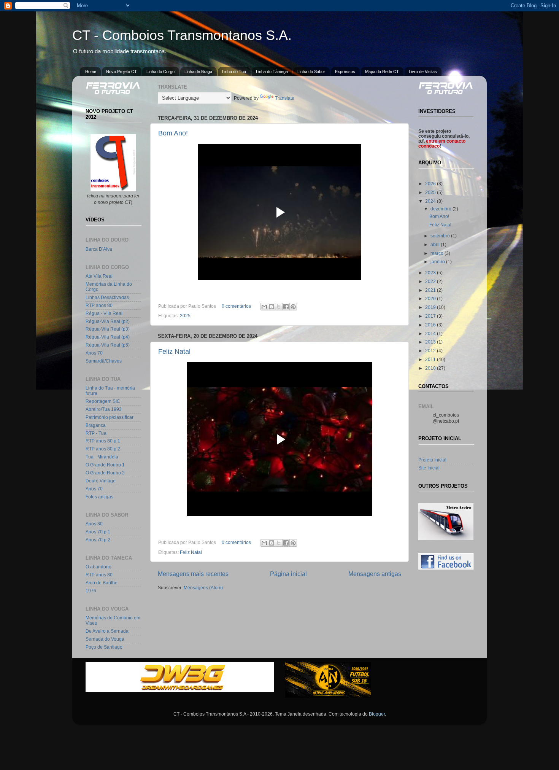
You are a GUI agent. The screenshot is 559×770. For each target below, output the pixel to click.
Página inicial (288, 573)
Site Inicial (429, 467)
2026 (431, 183)
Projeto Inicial (432, 459)
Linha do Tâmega (272, 71)
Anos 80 (94, 523)
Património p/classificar (109, 417)
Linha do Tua (234, 71)
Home (90, 71)
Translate (284, 97)
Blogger (377, 713)
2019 (431, 307)
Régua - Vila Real (104, 313)
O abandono (98, 566)
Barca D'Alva (99, 249)
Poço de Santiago (104, 646)
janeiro (438, 261)
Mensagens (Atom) (203, 587)
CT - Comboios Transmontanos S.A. (182, 35)
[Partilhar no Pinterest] (293, 306)
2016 (431, 324)
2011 (431, 359)
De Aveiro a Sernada (107, 630)
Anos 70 (94, 352)
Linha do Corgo (160, 71)
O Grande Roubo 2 (105, 472)
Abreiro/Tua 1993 (104, 409)
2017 (431, 315)
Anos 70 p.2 (98, 539)
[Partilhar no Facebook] (286, 306)
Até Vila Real (99, 276)
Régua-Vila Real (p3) (108, 328)
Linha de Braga (198, 71)
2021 (431, 290)
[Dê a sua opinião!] (271, 306)
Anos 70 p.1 (98, 531)
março (437, 253)
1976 (91, 590)
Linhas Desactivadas (107, 297)
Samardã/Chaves (104, 360)
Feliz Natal (174, 351)
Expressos (345, 71)
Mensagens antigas (374, 573)
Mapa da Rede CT (382, 71)
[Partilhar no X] (279, 306)
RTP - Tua (96, 433)
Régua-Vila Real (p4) (108, 336)
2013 (431, 341)
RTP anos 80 (99, 305)
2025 (185, 315)
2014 (431, 333)
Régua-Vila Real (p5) (108, 344)
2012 (431, 350)
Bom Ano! (173, 133)
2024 (431, 201)
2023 (431, 272)
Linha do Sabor (311, 71)
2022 (431, 281)
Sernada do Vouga (105, 638)
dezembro (441, 208)
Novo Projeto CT (121, 71)
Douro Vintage (101, 480)
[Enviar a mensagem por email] (264, 306)
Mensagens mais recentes (193, 573)
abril (435, 244)
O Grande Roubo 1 (105, 464)
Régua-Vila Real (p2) (108, 321)
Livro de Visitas (423, 71)
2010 (431, 368)
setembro (440, 235)
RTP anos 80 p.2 (103, 448)
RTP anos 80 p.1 (103, 440)
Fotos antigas (99, 496)
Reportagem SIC (103, 401)
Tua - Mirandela (102, 456)
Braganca (96, 425)
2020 (431, 298)
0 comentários (236, 306)
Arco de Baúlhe (102, 582)
